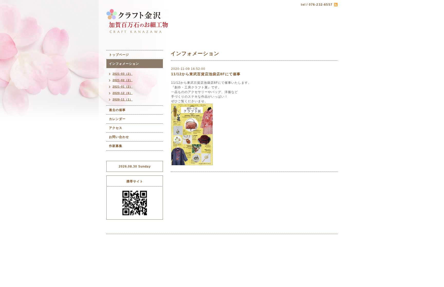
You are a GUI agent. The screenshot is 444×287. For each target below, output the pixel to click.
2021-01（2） (123, 86)
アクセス (115, 128)
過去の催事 (117, 110)
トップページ (119, 55)
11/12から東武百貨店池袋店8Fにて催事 (205, 74)
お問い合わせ (119, 137)
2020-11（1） (123, 99)
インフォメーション (124, 64)
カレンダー (117, 119)
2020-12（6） (123, 93)
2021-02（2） (123, 80)
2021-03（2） (123, 73)
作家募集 (115, 146)
